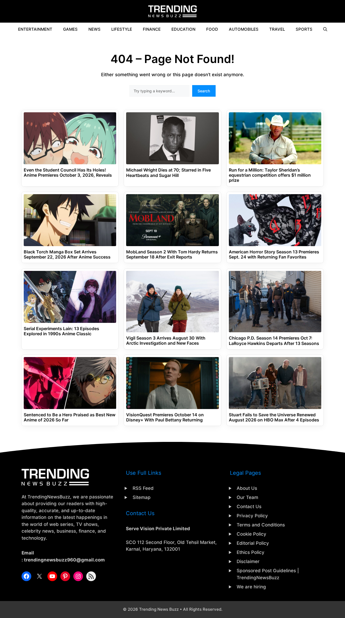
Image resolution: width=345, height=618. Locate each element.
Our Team (247, 497)
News (94, 29)
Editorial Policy (253, 543)
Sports (304, 29)
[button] (325, 29)
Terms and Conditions (261, 525)
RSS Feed (143, 488)
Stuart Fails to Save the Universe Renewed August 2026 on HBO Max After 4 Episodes (274, 417)
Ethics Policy (250, 552)
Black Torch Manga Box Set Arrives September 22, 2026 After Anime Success (67, 254)
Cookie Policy (251, 534)
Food (212, 29)
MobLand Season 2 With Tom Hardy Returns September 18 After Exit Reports (172, 254)
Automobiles (243, 29)
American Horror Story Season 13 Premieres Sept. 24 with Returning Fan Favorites (274, 254)
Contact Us (249, 506)
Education (183, 29)
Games (70, 29)
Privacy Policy (252, 515)
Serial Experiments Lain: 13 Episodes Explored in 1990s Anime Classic (61, 331)
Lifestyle (121, 29)
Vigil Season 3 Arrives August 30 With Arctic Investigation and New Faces (165, 341)
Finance (152, 29)
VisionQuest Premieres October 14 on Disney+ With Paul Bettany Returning (165, 417)
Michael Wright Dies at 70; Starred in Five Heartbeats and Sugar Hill (168, 172)
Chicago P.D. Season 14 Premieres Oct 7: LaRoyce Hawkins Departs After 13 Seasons (274, 341)
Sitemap (142, 497)
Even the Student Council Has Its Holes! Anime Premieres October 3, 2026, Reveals (68, 172)
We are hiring (251, 586)
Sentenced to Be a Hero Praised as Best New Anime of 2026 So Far (69, 417)
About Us (247, 488)
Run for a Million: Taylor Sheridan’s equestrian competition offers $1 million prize (270, 175)
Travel (277, 29)
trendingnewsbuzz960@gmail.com (64, 560)
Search (204, 91)
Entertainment (35, 29)
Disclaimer (248, 561)
